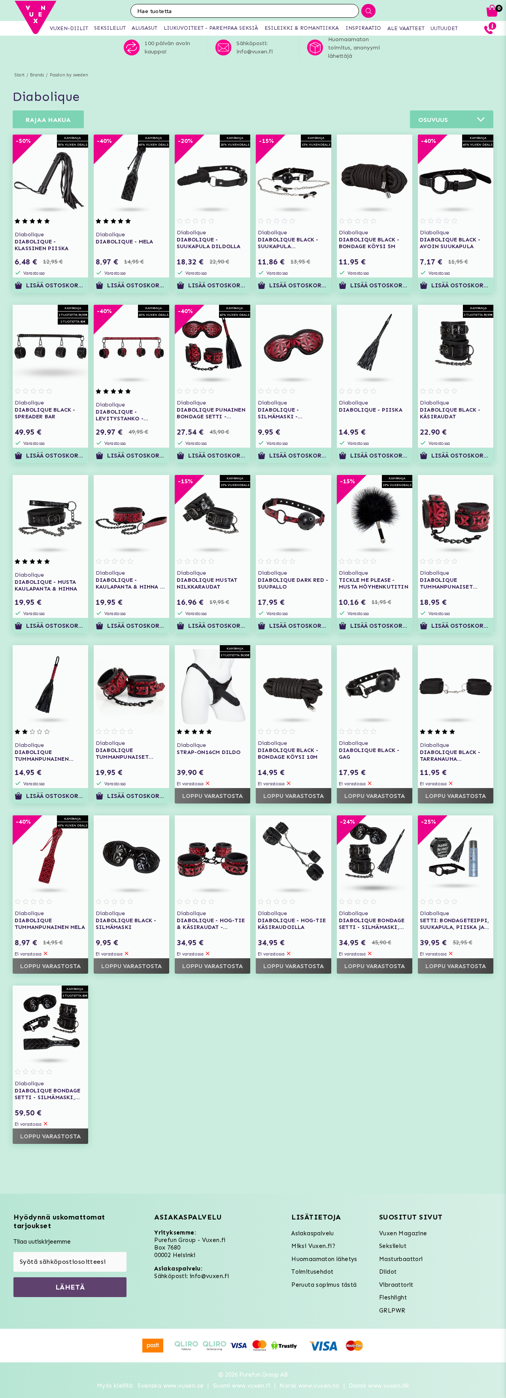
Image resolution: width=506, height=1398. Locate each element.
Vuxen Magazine (403, 1233)
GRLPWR (392, 1310)
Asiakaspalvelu (312, 1233)
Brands (37, 75)
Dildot (387, 1271)
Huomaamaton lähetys (324, 1259)
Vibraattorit (396, 1284)
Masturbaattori (401, 1259)
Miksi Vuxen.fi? (313, 1246)
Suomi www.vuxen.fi (241, 1385)
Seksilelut (392, 1246)
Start (20, 75)
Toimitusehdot (312, 1271)
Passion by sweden (69, 75)
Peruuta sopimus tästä (324, 1284)
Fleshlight (393, 1297)
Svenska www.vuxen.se (171, 1385)
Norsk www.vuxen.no (309, 1385)
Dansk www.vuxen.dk (379, 1385)
